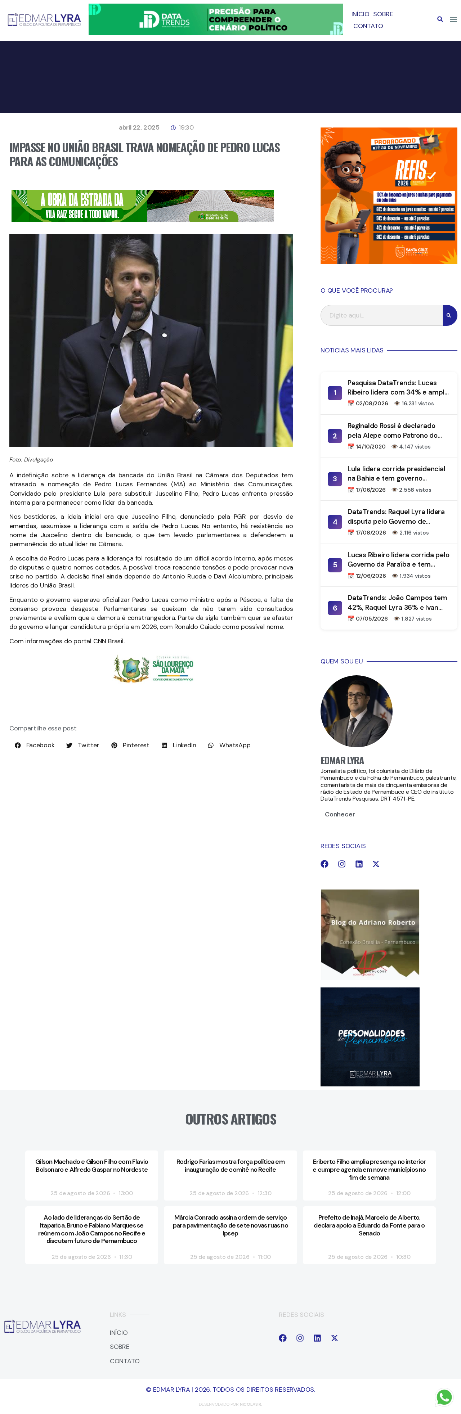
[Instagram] (342, 864)
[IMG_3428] (142, 220)
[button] (440, 19)
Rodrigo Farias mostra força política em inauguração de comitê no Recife (230, 1165)
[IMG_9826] (216, 32)
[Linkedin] (359, 864)
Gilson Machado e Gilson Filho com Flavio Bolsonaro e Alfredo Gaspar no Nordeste (91, 1165)
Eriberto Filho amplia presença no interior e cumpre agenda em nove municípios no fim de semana (369, 1169)
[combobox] (382, 315)
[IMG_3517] (389, 262)
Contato (368, 26)
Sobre (383, 14)
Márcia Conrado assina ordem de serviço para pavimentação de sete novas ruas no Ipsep (230, 1225)
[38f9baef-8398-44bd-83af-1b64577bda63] (153, 684)
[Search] (450, 315)
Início (361, 14)
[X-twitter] (376, 864)
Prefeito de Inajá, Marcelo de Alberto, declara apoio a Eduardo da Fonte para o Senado (369, 1225)
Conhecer (340, 814)
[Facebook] (324, 864)
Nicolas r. (251, 1404)
